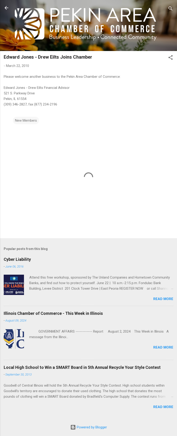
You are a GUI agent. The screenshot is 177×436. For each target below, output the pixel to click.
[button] (170, 58)
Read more (163, 299)
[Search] (170, 9)
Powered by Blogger (91, 427)
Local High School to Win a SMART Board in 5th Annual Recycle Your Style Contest (82, 367)
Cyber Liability (17, 259)
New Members (26, 120)
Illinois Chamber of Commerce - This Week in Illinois (53, 313)
